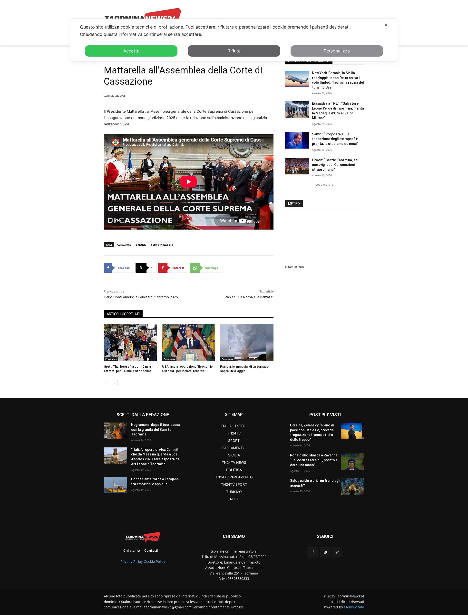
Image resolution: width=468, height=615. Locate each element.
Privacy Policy (131, 561)
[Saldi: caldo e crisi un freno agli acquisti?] (352, 486)
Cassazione (124, 244)
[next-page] (115, 383)
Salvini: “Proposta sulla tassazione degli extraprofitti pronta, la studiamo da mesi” (335, 139)
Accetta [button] (131, 50)
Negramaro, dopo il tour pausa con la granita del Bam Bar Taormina (155, 429)
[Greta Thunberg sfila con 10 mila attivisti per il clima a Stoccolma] (130, 342)
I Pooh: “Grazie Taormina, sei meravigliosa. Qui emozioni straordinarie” (335, 164)
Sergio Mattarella (162, 244)
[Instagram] (325, 552)
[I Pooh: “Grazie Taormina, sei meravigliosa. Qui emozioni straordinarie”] (297, 166)
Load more (323, 184)
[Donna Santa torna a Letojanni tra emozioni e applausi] (115, 485)
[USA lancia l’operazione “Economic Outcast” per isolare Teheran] (188, 342)
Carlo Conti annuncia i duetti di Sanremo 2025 (141, 297)
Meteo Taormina (294, 266)
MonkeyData (354, 607)
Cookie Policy (154, 561)
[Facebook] (313, 552)
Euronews (111, 359)
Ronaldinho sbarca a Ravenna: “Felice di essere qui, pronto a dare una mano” (314, 460)
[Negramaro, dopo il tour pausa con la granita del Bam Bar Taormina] (115, 431)
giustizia (141, 244)
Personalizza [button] (337, 50)
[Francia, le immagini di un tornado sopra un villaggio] (246, 342)
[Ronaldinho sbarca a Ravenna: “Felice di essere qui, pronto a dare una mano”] (352, 461)
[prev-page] (107, 383)
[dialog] (234, 40)
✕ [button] (386, 25)
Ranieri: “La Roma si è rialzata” (249, 297)
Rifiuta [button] (234, 50)
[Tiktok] (337, 552)
